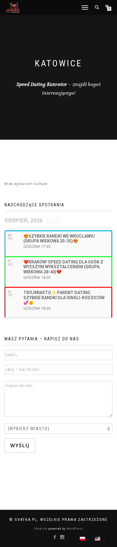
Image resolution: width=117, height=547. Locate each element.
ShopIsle (41, 528)
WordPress (74, 528)
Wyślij (20, 445)
